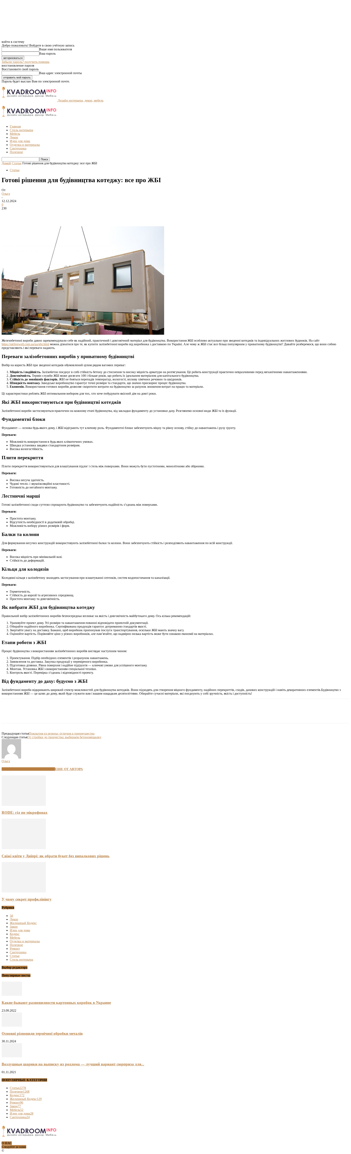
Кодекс (15, 934)
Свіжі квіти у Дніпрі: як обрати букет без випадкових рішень (55, 856)
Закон (14, 926)
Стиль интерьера (21, 130)
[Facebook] (8, 214)
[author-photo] (11, 757)
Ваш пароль (47, 53)
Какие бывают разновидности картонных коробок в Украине (56, 1002)
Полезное (16, 152)
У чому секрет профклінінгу (27, 899)
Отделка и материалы (25, 144)
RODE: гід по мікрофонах (25, 812)
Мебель (15, 133)
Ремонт (15, 948)
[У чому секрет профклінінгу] (24, 891)
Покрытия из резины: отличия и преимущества (61, 733)
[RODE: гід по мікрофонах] (24, 805)
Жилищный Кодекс (23, 923)
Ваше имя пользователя (55, 49)
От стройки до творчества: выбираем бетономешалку (64, 737)
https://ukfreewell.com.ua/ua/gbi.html (25, 344)
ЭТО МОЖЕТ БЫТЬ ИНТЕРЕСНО (28, 769)
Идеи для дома (20, 141)
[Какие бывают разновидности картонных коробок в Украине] (12, 994)
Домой (6, 163)
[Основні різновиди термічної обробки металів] (12, 1025)
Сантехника (18, 148)
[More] (67, 214)
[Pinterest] (37, 214)
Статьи (17, 163)
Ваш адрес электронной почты (60, 73)
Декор (14, 137)
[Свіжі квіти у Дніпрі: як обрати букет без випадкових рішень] (24, 848)
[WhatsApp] (52, 214)
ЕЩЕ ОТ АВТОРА (69, 769)
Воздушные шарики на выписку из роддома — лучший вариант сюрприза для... (73, 1064)
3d (11, 915)
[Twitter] (23, 214)
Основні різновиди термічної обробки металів (42, 1033)
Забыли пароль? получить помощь (25, 62)
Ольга (6, 193)
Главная (15, 126)
